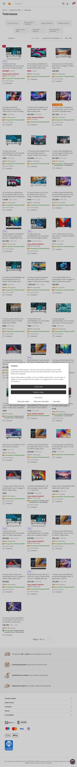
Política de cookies (23, 401)
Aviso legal (56, 401)
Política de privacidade (41, 401)
